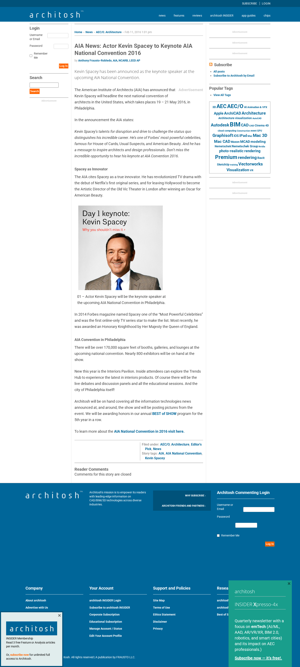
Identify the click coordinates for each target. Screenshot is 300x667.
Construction (243, 131)
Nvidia (262, 146)
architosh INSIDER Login (105, 600)
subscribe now (19, 654)
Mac (250, 136)
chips (267, 15)
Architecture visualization (235, 118)
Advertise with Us (37, 607)
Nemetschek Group (245, 146)
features (179, 15)
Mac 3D (260, 135)
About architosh (36, 600)
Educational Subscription (105, 621)
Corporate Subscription (104, 614)
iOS (236, 136)
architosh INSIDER (221, 15)
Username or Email (35, 37)
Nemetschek (223, 146)
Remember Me (41, 55)
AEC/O (100, 32)
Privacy (158, 628)
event (254, 130)
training (234, 164)
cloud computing (227, 130)
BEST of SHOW (164, 413)
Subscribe (250, 3)
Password (35, 45)
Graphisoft (222, 135)
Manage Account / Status (105, 628)
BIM (235, 124)
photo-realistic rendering (239, 151)
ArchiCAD (232, 113)
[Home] (57, 16)
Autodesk (220, 124)
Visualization (238, 170)
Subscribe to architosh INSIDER (109, 607)
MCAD (245, 142)
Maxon (235, 141)
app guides (249, 15)
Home (78, 32)
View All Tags (222, 95)
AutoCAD (256, 118)
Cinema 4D (262, 125)
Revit (260, 158)
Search (34, 91)
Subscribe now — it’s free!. (258, 658)
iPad (243, 135)
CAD (245, 125)
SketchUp (223, 164)
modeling (258, 142)
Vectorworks (250, 163)
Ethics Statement (164, 614)
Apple (218, 113)
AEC (222, 106)
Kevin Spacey (155, 458)
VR (251, 170)
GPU (259, 130)
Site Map (159, 600)
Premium (226, 157)
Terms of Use (161, 607)
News (89, 32)
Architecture (114, 32)
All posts (219, 71)
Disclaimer (160, 621)
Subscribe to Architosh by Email (233, 75)
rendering (247, 157)
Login (266, 3)
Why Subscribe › (195, 495)
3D (214, 107)
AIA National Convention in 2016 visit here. (149, 431)
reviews (197, 15)
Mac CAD (222, 141)
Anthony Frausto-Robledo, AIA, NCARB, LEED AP (109, 60)
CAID (251, 125)
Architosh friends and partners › (184, 505)
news (162, 15)
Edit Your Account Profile (105, 635)
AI (245, 107)
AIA (161, 453)
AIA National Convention (184, 453)
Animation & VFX (257, 107)
